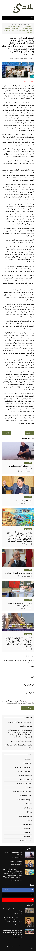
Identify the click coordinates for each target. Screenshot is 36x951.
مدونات (30, 836)
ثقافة (30, 804)
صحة (30, 812)
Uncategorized (27, 779)
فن (31, 820)
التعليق (31, 666)
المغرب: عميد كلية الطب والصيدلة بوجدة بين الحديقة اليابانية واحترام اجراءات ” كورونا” (12, 932)
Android (29, 759)
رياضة (30, 808)
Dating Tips (28, 763)
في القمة (29, 832)
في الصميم (29, 828)
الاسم (32, 677)
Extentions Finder (26, 775)
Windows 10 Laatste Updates (23, 791)
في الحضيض (28, 824)
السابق (28, 433)
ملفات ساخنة (13, 58)
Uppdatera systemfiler (25, 783)
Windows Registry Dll (25, 800)
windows (29, 787)
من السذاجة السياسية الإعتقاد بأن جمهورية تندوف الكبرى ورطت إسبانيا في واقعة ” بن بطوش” (12, 919)
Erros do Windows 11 (25, 771)
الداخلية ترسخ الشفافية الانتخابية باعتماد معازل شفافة (19, 746)
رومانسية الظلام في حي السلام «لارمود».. (20, 722)
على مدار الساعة (27, 816)
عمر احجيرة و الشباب (24, 500)
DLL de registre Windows (24, 767)
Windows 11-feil (27, 795)
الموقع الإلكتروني (29, 693)
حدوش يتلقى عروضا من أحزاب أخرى (18, 573)
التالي (7, 433)
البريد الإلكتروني (29, 685)
